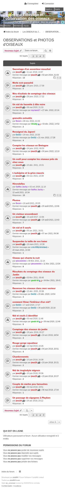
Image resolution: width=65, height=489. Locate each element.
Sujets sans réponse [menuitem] (49, 9)
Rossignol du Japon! (23, 131)
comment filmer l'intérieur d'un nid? (31, 302)
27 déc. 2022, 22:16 (50, 110)
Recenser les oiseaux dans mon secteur (34, 288)
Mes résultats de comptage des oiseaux (33, 93)
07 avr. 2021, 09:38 (50, 233)
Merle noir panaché (22, 82)
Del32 (18, 135)
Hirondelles (18, 183)
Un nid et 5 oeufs (21, 227)
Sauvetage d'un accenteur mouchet (31, 69)
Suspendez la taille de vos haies (29, 241)
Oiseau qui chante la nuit (26, 258)
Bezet (18, 121)
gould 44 (35, 280)
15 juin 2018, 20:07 (50, 376)
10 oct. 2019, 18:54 (50, 335)
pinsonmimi (21, 261)
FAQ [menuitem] (2, 26)
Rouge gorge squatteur (25, 343)
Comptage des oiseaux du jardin (29, 329)
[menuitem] (7, 486)
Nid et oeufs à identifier (25, 315)
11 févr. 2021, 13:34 (52, 264)
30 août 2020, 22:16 (47, 308)
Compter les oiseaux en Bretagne (30, 145)
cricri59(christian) (39, 247)
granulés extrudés (22, 118)
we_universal (10, 483)
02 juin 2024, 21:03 (50, 75)
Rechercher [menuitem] (8, 26)
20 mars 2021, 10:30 (21, 250)
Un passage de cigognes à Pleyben (31, 397)
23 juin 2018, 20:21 (50, 362)
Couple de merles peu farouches (29, 384)
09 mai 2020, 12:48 (52, 321)
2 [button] (33, 56)
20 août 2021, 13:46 (50, 206)
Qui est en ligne (13, 431)
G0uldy (34, 124)
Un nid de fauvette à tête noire (28, 104)
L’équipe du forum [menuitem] (26, 26)
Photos (16, 200)
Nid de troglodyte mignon (26, 370)
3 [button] (36, 56)
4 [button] (40, 56)
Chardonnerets (20, 356)
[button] (43, 56)
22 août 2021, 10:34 (21, 192)
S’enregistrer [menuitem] (32, 4)
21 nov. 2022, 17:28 (46, 137)
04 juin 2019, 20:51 (50, 349)
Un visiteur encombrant (25, 214)
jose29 (19, 72)
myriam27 (35, 110)
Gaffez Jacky (22, 187)
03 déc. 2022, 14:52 (50, 124)
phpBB (15, 477)
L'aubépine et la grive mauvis (28, 173)
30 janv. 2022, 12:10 (50, 151)
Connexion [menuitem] (49, 4)
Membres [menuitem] (18, 26)
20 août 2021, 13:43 (50, 220)
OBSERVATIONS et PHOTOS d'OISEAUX (28, 42)
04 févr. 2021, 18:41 (52, 280)
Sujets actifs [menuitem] (59, 9)
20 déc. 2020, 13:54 (46, 294)
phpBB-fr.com (15, 480)
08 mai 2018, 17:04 (50, 390)
